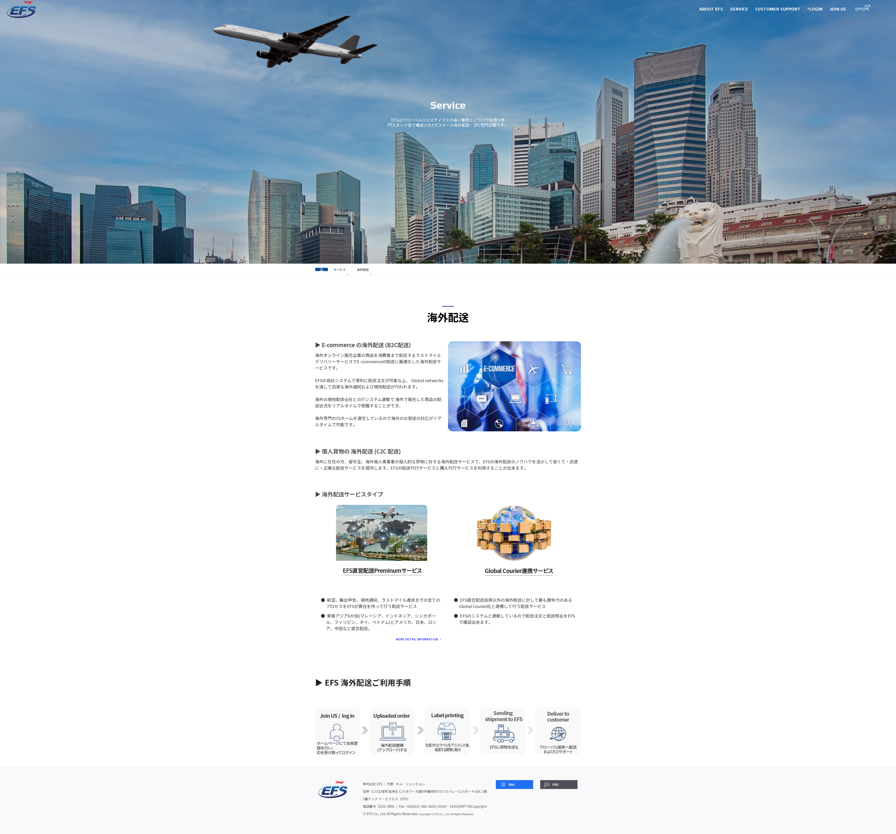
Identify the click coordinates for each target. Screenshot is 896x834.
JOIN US (838, 9)
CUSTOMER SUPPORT (778, 9)
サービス (339, 269)
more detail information (417, 639)
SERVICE (739, 9)
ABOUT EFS (711, 9)
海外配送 (363, 269)
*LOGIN (815, 9)
